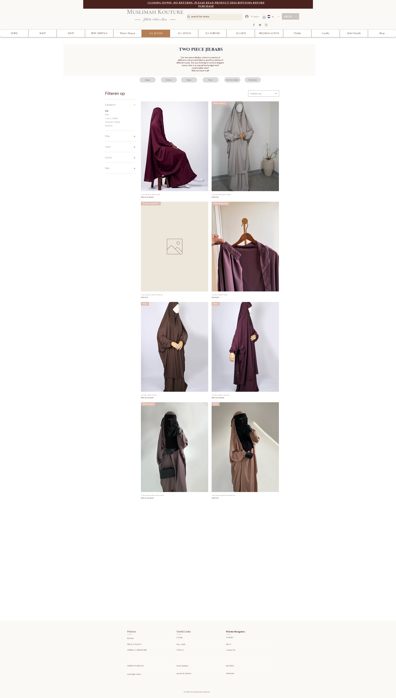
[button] (290, 16)
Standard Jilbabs (112, 122)
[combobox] (263, 93)
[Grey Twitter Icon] (260, 25)
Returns (130, 638)
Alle (106, 111)
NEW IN (108, 125)
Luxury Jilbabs (111, 118)
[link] (264, 17)
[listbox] (290, 16)
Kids (107, 114)
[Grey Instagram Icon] (266, 25)
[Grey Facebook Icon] (254, 25)
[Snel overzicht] (174, 146)
